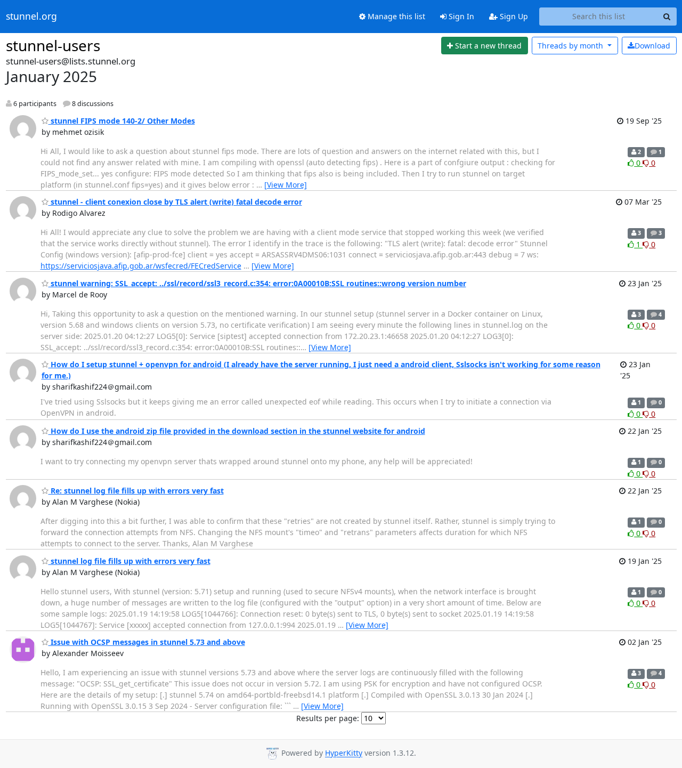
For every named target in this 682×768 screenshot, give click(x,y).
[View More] (285, 185)
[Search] (667, 16)
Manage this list (395, 16)
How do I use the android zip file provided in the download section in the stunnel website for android (236, 431)
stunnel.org (31, 16)
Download (652, 46)
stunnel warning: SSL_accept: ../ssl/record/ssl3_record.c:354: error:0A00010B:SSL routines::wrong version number (257, 283)
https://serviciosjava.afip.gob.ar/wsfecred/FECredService (140, 266)
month (571, 46)
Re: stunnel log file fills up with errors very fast (136, 491)
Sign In (460, 16)
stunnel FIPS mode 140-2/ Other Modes (121, 121)
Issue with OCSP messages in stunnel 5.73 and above (146, 642)
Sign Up (513, 16)
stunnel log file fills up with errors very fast (129, 561)
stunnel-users (53, 45)
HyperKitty (343, 753)
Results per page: (327, 718)
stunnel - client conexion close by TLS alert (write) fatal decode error (175, 202)
